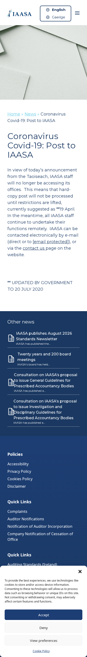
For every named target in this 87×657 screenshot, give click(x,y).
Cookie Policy (41, 651)
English (58, 9)
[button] (80, 571)
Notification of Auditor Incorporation (39, 526)
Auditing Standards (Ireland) (32, 564)
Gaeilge (58, 17)
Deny (43, 627)
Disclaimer (16, 486)
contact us (34, 248)
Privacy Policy (19, 471)
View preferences (43, 640)
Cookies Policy (19, 478)
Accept (43, 615)
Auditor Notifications (25, 518)
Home (13, 114)
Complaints (17, 511)
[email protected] (51, 241)
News (30, 114)
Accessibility (18, 463)
